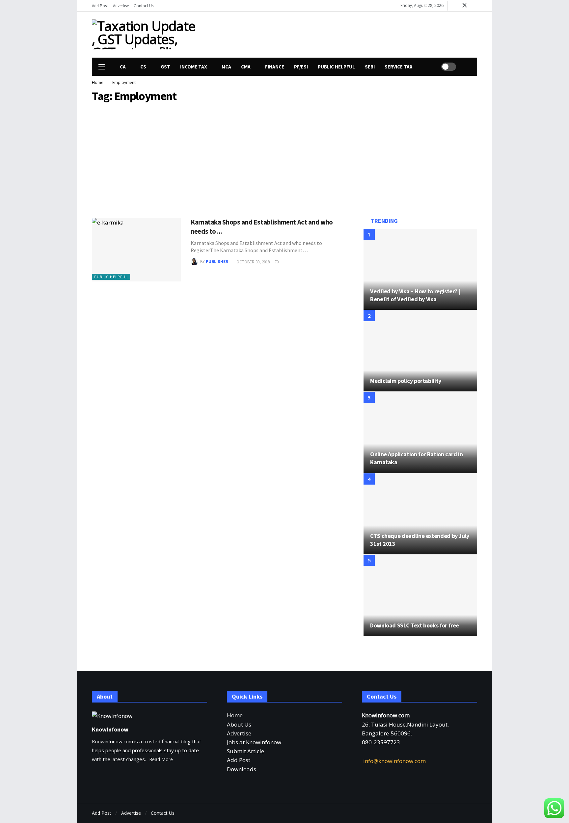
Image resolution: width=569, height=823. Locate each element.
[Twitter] (461, 813)
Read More (161, 759)
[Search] (466, 67)
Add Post (238, 760)
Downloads (241, 769)
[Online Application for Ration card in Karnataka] (420, 432)
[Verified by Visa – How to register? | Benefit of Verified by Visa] (420, 269)
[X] (464, 6)
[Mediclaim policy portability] (420, 350)
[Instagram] (475, 6)
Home (235, 715)
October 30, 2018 (253, 262)
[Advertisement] (345, 33)
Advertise (239, 733)
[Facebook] (454, 6)
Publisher (217, 262)
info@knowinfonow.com (394, 761)
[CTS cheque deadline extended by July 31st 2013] (420, 514)
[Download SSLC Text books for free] (420, 595)
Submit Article (245, 751)
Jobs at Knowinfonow (254, 742)
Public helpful (111, 276)
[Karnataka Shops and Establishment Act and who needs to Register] (136, 249)
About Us (239, 724)
